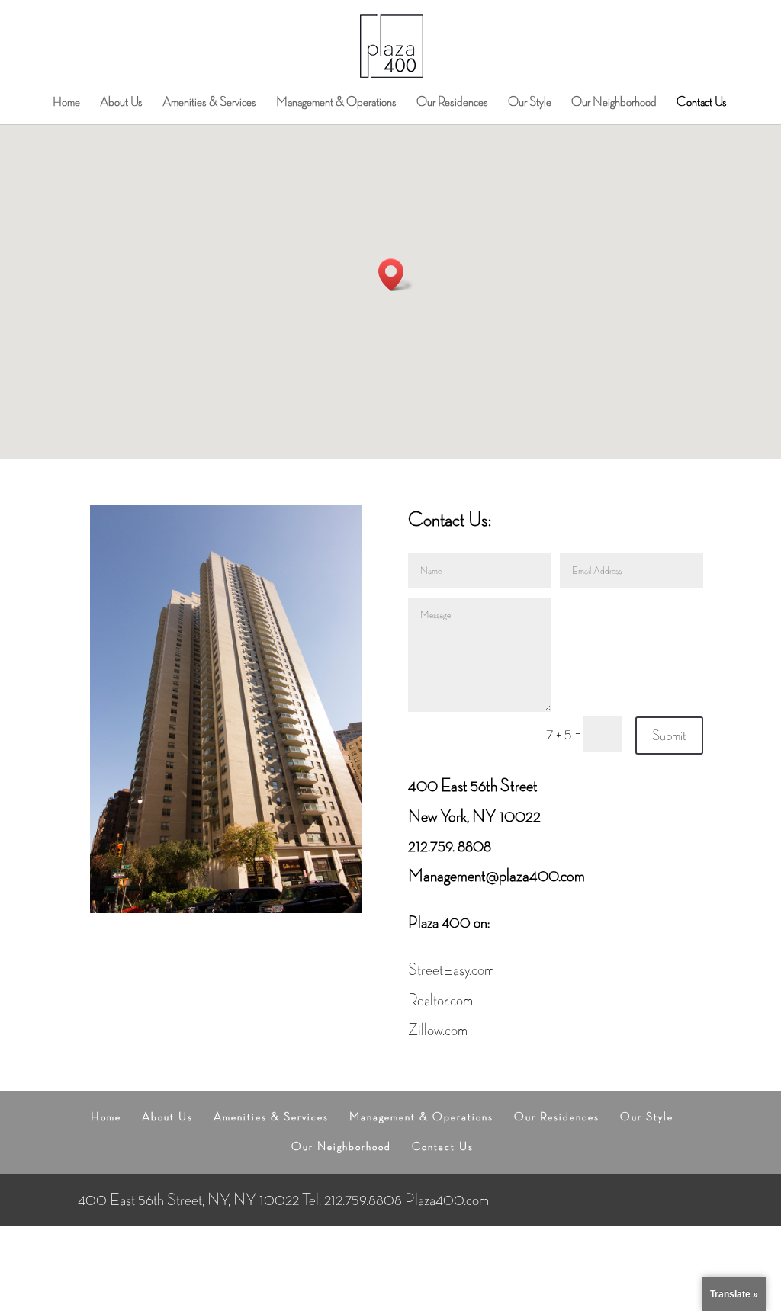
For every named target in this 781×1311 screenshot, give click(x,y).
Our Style (529, 103)
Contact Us (702, 103)
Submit (669, 735)
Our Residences (452, 103)
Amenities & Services (209, 103)
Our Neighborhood (614, 103)
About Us (121, 103)
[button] (395, 274)
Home (66, 103)
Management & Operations (336, 103)
